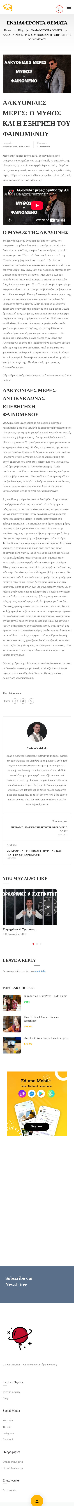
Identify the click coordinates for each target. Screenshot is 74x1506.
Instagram (8, 1433)
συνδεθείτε (40, 971)
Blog (21, 30)
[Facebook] (15, 701)
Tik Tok (7, 1426)
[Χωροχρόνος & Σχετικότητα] (30, 907)
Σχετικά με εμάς (11, 1391)
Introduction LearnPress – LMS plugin (45, 995)
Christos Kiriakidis (37, 748)
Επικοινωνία (10, 1490)
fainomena (15, 693)
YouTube (8, 1420)
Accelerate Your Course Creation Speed (46, 1038)
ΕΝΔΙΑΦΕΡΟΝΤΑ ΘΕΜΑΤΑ (47, 30)
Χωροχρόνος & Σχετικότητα (20, 929)
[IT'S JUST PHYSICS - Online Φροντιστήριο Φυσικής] (18, 7)
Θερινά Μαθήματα (13, 1468)
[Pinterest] (31, 701)
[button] (33, 944)
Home (7, 30)
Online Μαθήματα (13, 1461)
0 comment (43, 146)
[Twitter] (23, 701)
